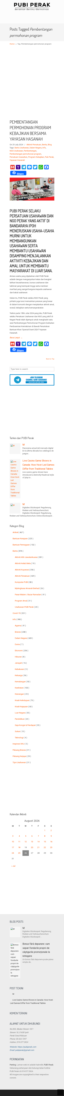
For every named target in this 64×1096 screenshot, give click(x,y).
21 (38, 847)
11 (19, 842)
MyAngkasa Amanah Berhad (29, 588)
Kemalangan (22, 681)
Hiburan (20, 657)
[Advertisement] (32, 84)
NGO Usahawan (16, 151)
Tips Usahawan (22, 762)
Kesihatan (22, 688)
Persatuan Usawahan (18, 157)
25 (19, 853)
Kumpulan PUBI (24, 582)
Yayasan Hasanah (17, 160)
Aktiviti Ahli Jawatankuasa (29, 557)
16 (51, 842)
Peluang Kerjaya (22, 756)
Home (12, 44)
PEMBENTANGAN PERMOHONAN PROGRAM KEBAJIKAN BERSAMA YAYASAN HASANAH (30, 130)
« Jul (13, 866)
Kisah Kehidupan (24, 700)
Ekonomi (21, 650)
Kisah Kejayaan (24, 706)
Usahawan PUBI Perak (26, 607)
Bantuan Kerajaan (23, 538)
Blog (50, 145)
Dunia (19, 644)
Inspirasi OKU (20, 744)
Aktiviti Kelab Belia (25, 563)
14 (38, 842)
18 (19, 847)
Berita (44, 145)
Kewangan (22, 694)
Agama (20, 625)
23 (51, 847)
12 (26, 842)
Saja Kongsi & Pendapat (27, 725)
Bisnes (20, 632)
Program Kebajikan (36, 157)
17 (13, 847)
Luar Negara (22, 713)
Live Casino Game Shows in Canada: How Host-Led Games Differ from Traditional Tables (38, 464)
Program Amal (23, 601)
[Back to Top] (60, 1092)
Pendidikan (22, 719)
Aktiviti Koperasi (25, 570)
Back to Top (50, 359)
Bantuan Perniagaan (24, 545)
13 (32, 842)
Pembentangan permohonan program (25, 154)
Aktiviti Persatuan (33, 145)
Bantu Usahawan (22, 148)
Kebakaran (21, 669)
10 (13, 842)
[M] (15, 448)
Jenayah (21, 663)
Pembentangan (30, 151)
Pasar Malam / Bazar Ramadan (30, 594)
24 (13, 853)
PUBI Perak (32, 6)
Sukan (20, 731)
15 (45, 842)
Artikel (18, 532)
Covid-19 (19, 613)
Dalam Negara (36, 148)
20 (32, 847)
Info (44, 148)
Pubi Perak (49, 157)
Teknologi (21, 737)
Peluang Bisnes (22, 750)
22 (45, 847)
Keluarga (21, 675)
